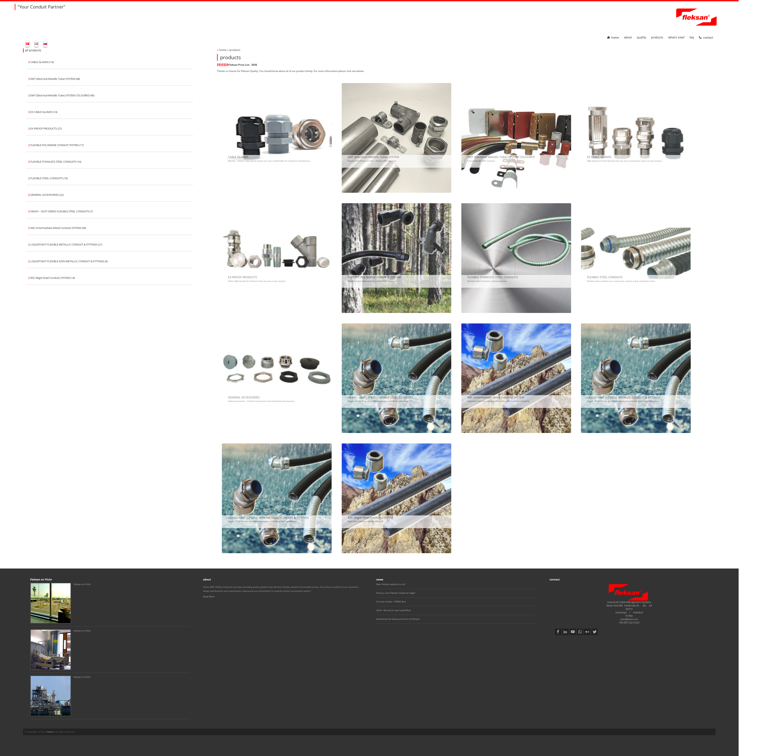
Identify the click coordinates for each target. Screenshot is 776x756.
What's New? (676, 37)
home (615, 37)
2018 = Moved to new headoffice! (393, 610)
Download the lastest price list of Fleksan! (398, 618)
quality (641, 37)
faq (692, 37)
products (657, 37)
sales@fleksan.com (629, 619)
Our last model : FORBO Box (391, 601)
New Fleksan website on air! (390, 584)
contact (708, 37)
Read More (208, 596)
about (628, 37)
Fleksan (50, 731)
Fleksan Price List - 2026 (242, 64)
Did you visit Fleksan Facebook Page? (395, 592)
